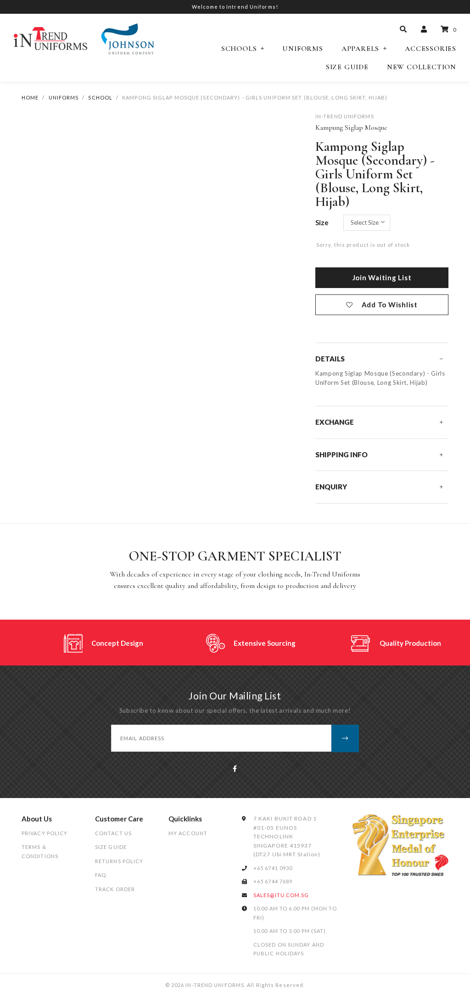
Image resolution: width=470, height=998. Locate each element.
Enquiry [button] (331, 486)
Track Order (115, 889)
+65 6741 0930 (272, 868)
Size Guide (347, 67)
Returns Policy (119, 861)
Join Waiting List (382, 277)
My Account (187, 833)
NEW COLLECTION (421, 67)
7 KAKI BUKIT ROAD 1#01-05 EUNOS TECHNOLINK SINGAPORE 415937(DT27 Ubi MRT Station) (286, 836)
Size (322, 222)
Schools (239, 48)
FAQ (100, 875)
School (100, 97)
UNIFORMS (64, 97)
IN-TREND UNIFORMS (344, 116)
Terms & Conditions (40, 851)
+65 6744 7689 (272, 881)
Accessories (430, 48)
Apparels (360, 48)
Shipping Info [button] (341, 454)
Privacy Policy (44, 833)
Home (30, 97)
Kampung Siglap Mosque (351, 127)
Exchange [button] (334, 422)
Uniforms (302, 48)
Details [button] (330, 359)
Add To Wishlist (390, 304)
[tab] (381, 359)
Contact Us (113, 833)
